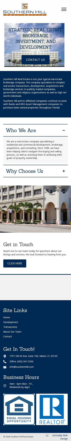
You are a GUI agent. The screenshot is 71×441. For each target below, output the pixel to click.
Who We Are (21, 130)
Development (10, 322)
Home (6, 317)
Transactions (10, 326)
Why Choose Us (24, 171)
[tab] (35, 130)
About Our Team (12, 331)
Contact (7, 336)
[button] (35, 60)
